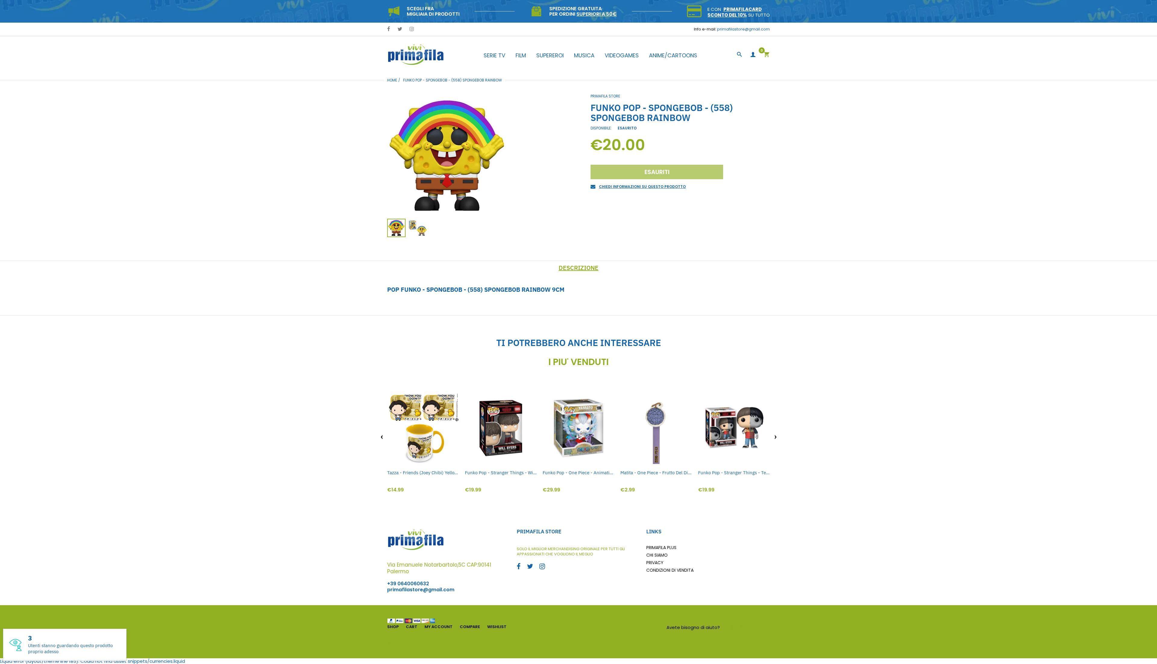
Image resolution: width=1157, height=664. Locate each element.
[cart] (766, 55)
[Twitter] (399, 29)
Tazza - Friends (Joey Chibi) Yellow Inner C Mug (423, 472)
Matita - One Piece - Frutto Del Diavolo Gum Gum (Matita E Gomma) (656, 472)
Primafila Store (605, 96)
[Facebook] (388, 29)
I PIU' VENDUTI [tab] (578, 362)
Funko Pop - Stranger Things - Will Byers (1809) (501, 472)
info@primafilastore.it (745, 627)
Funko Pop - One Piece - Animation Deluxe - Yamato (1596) (578, 472)
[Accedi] (753, 54)
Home (392, 80)
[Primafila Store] (415, 54)
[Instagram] (411, 29)
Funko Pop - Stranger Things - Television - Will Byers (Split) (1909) (734, 472)
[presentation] (381, 437)
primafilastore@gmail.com (743, 29)
